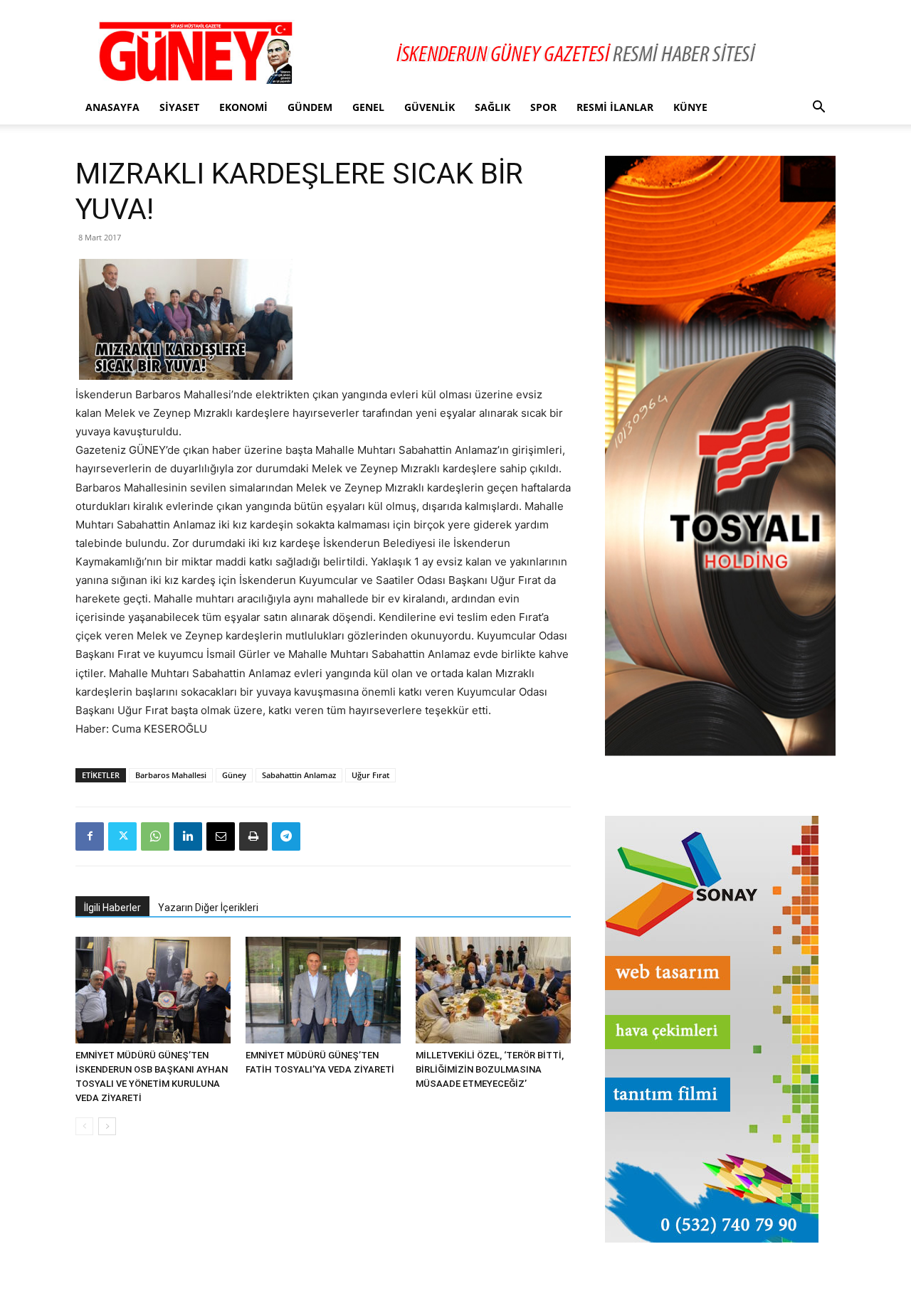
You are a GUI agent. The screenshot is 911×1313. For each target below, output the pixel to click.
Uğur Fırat (370, 775)
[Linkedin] (188, 836)
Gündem (310, 107)
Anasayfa (112, 107)
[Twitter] (122, 836)
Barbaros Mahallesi (170, 775)
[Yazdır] (253, 836)
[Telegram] (286, 836)
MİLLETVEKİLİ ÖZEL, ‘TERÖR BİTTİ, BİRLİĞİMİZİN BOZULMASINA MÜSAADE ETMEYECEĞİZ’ (490, 1069)
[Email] (220, 836)
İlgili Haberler (112, 907)
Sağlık (492, 107)
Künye (690, 107)
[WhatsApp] (155, 836)
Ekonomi (243, 107)
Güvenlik (429, 107)
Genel (368, 107)
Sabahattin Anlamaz (299, 775)
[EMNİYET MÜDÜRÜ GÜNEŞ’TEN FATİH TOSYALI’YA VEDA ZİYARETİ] (323, 990)
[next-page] (107, 1126)
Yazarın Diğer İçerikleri (208, 907)
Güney (234, 775)
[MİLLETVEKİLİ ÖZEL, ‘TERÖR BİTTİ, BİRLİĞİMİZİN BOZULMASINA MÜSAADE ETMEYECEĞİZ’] (493, 990)
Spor (543, 107)
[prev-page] (84, 1126)
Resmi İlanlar (614, 107)
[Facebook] (89, 836)
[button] (818, 108)
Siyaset (179, 107)
